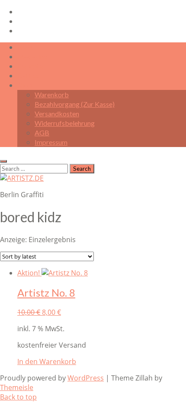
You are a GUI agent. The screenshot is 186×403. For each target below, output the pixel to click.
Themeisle (16, 387)
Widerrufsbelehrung (65, 123)
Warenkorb (52, 94)
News (26, 47)
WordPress (85, 378)
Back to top (18, 397)
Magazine (32, 56)
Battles (28, 75)
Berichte (30, 66)
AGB (42, 132)
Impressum (51, 142)
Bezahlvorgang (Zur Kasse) (75, 104)
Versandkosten (57, 113)
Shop (24, 85)
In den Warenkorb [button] (46, 361)
